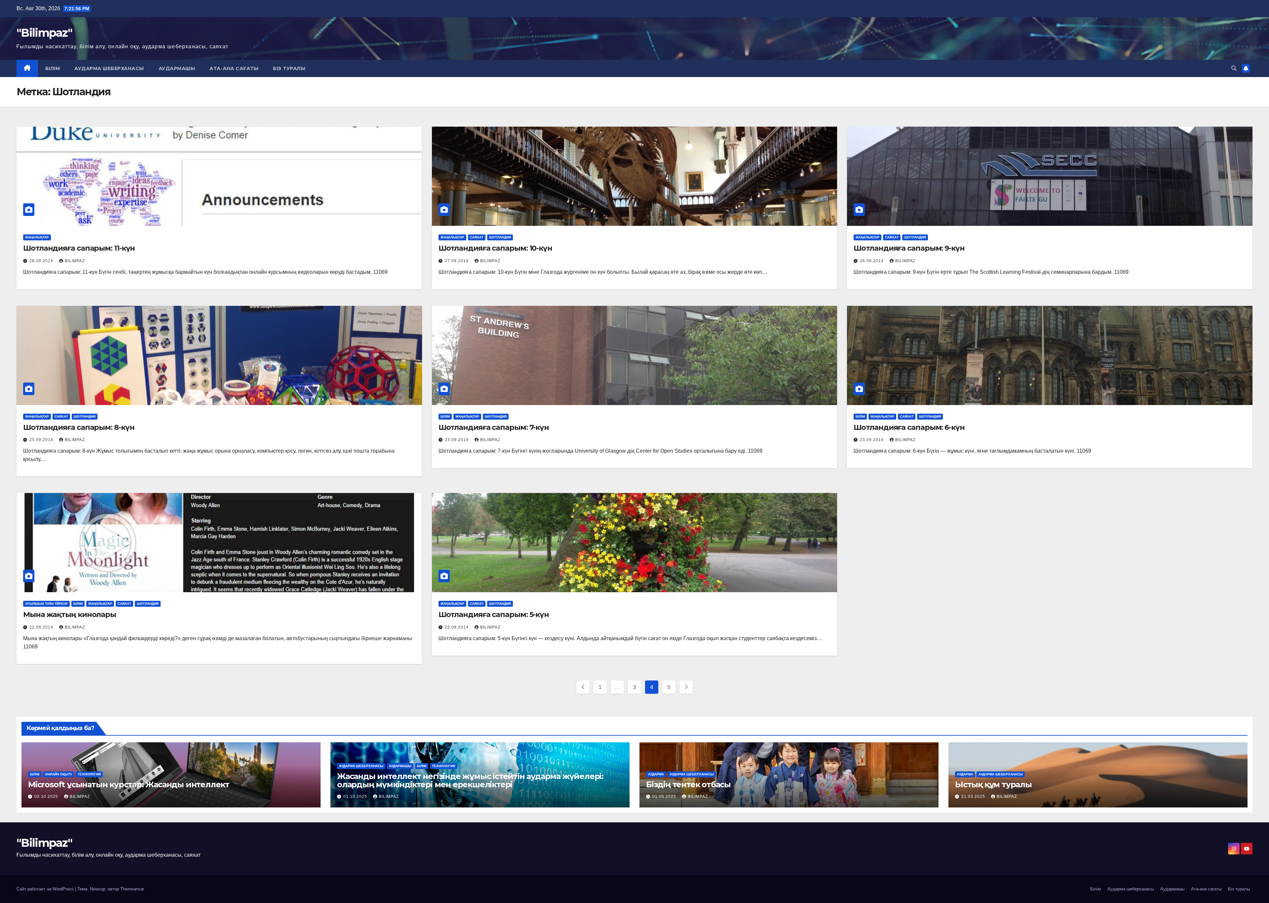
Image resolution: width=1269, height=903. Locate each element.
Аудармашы (177, 68)
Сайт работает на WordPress (46, 888)
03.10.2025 (46, 796)
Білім (52, 68)
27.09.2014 (457, 261)
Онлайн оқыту (58, 774)
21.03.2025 (973, 796)
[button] (1234, 68)
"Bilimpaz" (44, 33)
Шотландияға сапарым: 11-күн (79, 248)
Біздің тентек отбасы (688, 784)
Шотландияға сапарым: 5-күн (494, 614)
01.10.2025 (355, 796)
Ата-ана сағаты (234, 68)
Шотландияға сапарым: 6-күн (909, 427)
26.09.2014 (872, 261)
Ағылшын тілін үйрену (46, 603)
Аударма (656, 774)
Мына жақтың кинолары (69, 614)
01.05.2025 (664, 796)
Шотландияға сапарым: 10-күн (495, 248)
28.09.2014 (42, 261)
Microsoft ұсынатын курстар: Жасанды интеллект (128, 784)
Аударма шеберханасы (109, 68)
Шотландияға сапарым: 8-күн (78, 427)
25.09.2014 (42, 439)
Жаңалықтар (37, 237)
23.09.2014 (457, 439)
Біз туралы (289, 68)
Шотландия (500, 237)
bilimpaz (75, 261)
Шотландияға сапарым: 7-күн (494, 427)
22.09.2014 (42, 627)
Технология (89, 774)
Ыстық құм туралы (993, 784)
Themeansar (132, 888)
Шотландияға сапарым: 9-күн (909, 248)
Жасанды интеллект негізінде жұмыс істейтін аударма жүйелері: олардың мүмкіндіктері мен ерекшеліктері (470, 780)
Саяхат (476, 237)
